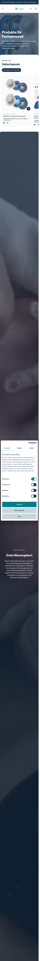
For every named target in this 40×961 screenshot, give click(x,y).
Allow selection (19, 510)
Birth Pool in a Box (9, 114)
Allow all (19, 504)
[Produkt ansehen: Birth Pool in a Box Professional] (28, 109)
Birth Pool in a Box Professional (14, 116)
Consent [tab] (7, 448)
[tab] (11, 70)
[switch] (33, 484)
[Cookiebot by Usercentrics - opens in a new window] (28, 443)
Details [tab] (19, 448)
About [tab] (32, 448)
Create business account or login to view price (15, 119)
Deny (19, 516)
